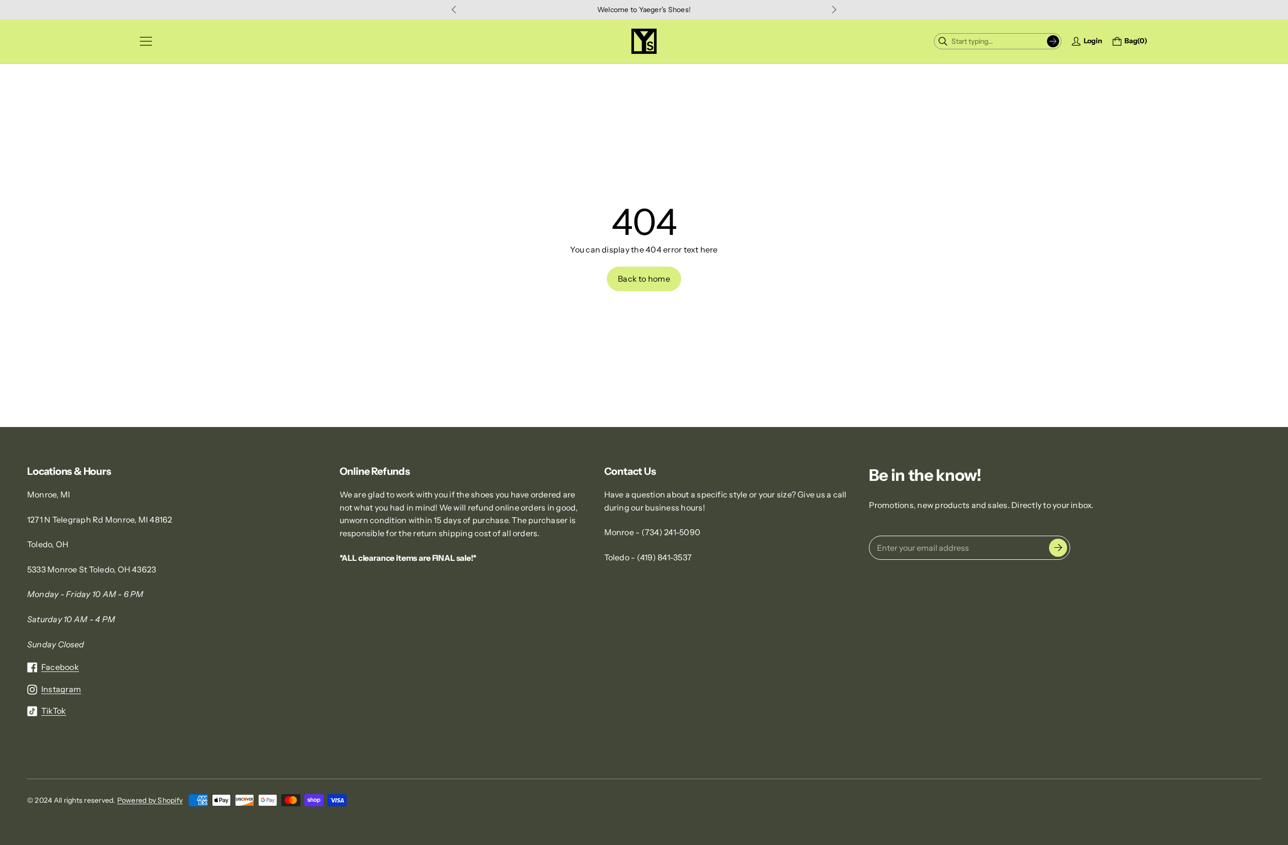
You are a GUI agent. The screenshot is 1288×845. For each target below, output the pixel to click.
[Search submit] (1053, 41)
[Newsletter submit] (1058, 548)
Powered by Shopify (150, 800)
